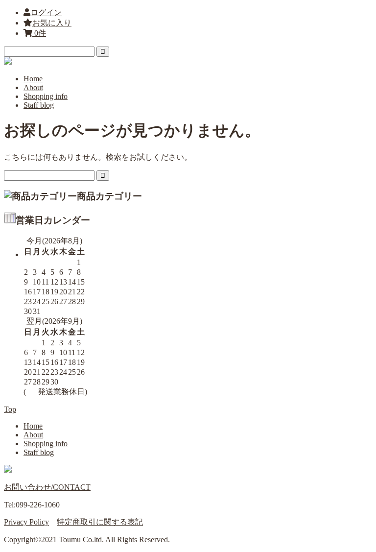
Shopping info (46, 96)
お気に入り (51, 23)
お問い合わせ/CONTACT (47, 487)
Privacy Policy (26, 522)
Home (33, 78)
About (33, 87)
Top (10, 409)
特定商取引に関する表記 (100, 522)
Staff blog (39, 105)
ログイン (46, 12)
